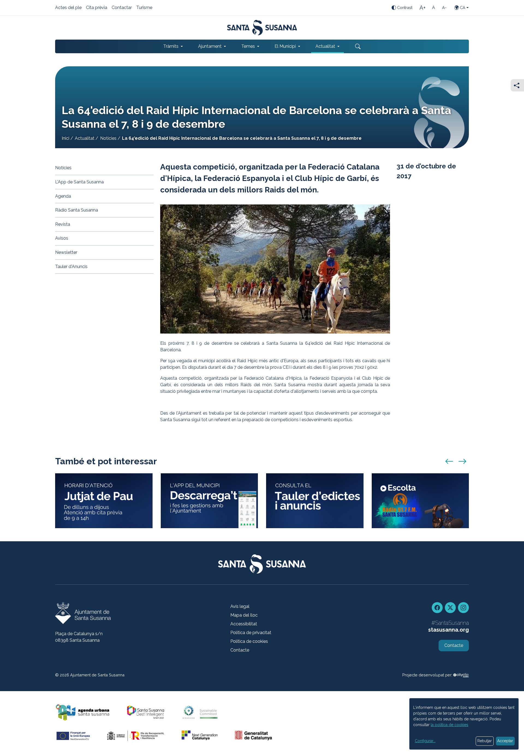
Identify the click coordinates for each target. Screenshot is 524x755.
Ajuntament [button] (210, 46)
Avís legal (239, 606)
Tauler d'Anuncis (71, 266)
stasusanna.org (448, 629)
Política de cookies (249, 641)
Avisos (61, 238)
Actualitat (84, 138)
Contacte (239, 650)
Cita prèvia (96, 8)
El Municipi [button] (285, 46)
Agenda (63, 196)
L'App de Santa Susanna (79, 182)
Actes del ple (68, 8)
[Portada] (262, 27)
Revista (62, 224)
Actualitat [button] (325, 46)
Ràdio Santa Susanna (76, 210)
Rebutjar (484, 741)
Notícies (108, 138)
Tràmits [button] (170, 46)
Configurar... (425, 741)
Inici (65, 138)
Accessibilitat (243, 623)
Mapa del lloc (244, 615)
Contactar (122, 8)
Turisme (144, 8)
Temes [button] (248, 46)
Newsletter (66, 252)
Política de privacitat (250, 632)
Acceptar (505, 741)
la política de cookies (449, 725)
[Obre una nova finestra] (315, 500)
